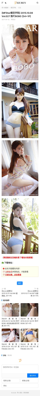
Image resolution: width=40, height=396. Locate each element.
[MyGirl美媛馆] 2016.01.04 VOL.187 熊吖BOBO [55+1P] (10, 346)
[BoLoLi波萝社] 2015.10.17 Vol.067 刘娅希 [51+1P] (29, 293)
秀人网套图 (5, 8)
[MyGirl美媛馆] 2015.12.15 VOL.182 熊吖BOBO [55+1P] (29, 346)
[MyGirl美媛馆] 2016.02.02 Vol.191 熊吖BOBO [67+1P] (29, 321)
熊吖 (19, 283)
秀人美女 (20, 2)
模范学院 (13, 8)
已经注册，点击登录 (13, 275)
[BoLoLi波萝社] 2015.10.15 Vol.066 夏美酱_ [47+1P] (10, 293)
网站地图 (26, 393)
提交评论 (33, 375)
